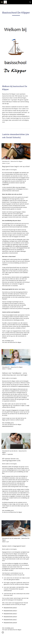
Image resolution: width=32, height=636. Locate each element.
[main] (16, 13)
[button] (2, 2)
